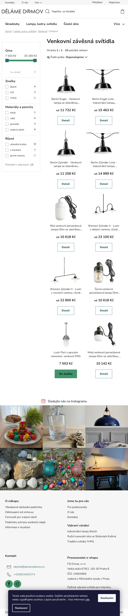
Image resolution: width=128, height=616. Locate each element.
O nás (25, 2)
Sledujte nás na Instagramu (67, 401)
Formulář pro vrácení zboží (21, 517)
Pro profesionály (77, 507)
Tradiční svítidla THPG (80, 541)
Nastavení (21, 608)
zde (87, 599)
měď (22, 118)
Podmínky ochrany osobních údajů (25, 522)
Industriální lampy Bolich (82, 531)
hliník (22, 112)
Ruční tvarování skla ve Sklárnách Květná (91, 536)
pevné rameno (22, 155)
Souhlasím (106, 598)
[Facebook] (9, 584)
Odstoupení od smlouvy (19, 512)
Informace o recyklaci (17, 527)
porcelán (22, 124)
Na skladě (22, 72)
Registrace (114, 2)
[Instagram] (17, 584)
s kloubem (22, 150)
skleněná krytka (23, 144)
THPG (22, 98)
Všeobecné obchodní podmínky (23, 507)
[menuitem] (12, 24)
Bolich (22, 86)
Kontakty (9, 2)
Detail (66, 120)
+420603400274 (24, 574)
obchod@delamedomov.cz (29, 566)
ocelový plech (22, 129)
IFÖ (22, 92)
